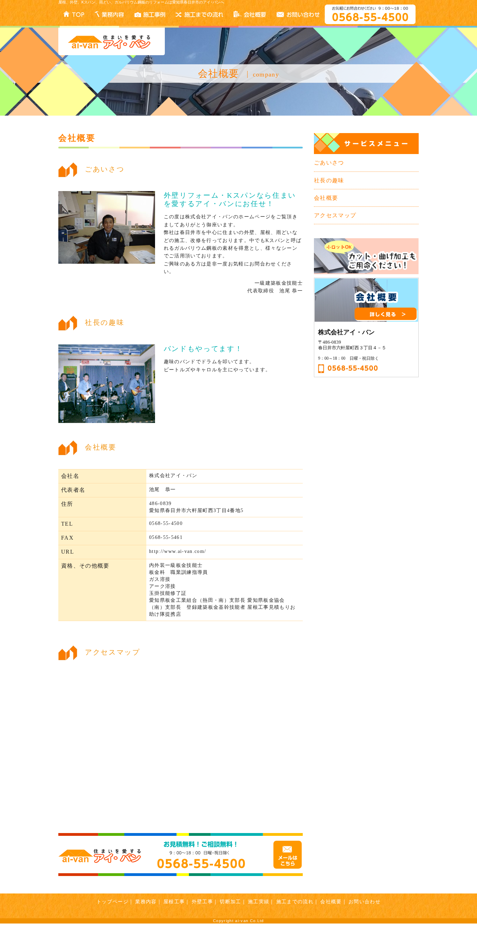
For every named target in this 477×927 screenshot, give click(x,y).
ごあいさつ (329, 163)
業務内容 (145, 901)
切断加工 (230, 901)
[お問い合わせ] (180, 854)
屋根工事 (174, 901)
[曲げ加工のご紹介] (366, 255)
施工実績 (258, 901)
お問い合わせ (364, 901)
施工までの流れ (295, 901)
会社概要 (326, 198)
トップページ (112, 901)
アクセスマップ (335, 215)
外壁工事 (202, 901)
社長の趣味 (329, 180)
